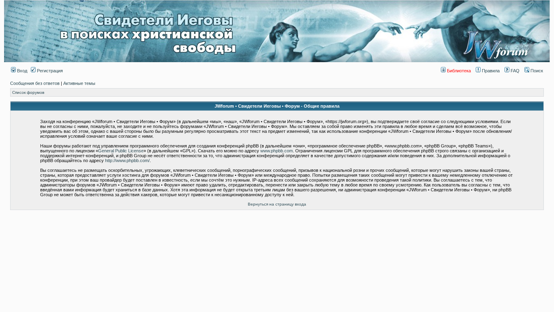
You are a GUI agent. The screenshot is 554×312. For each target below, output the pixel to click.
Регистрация (49, 70)
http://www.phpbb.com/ (127, 160)
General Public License (121, 150)
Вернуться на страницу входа (277, 204)
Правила (490, 70)
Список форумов (28, 92)
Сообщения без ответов (35, 83)
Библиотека (458, 70)
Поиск (536, 70)
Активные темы (79, 83)
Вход (21, 70)
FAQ (514, 70)
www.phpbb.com (276, 150)
